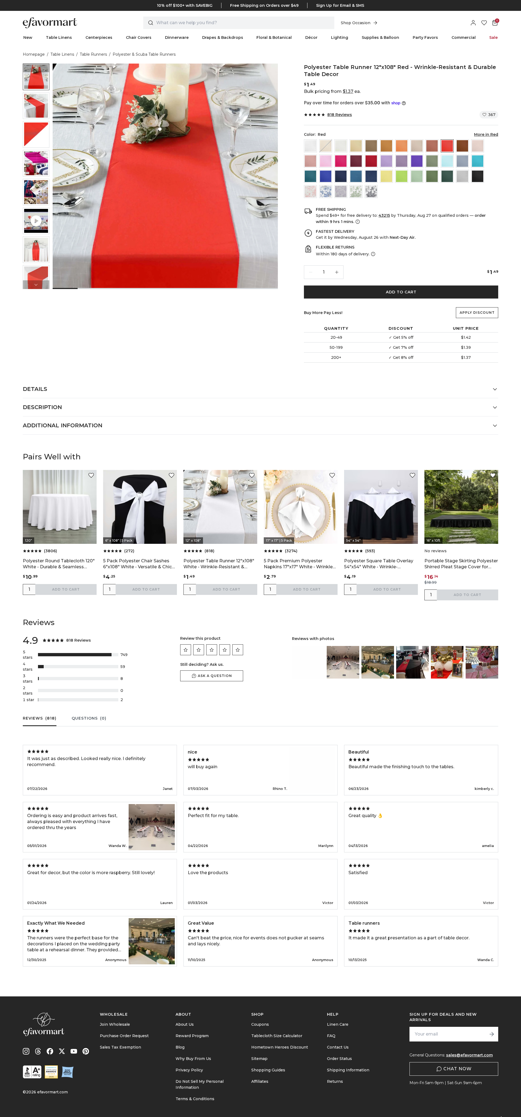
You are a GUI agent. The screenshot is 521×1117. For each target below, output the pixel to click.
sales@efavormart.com (469, 1055)
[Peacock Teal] (310, 176)
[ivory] (340, 145)
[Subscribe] (491, 1034)
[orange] (401, 145)
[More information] (357, 221)
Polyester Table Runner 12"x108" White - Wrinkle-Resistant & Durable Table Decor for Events (218, 564)
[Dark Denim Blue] (371, 176)
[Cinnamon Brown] (462, 145)
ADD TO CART (401, 292)
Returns (335, 1081)
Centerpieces (98, 37)
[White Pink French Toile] (310, 191)
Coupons (260, 1024)
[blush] (477, 145)
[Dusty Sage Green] (432, 161)
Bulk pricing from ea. (332, 91)
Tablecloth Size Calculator (276, 1035)
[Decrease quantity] (310, 272)
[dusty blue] (462, 161)
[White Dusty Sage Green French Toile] (356, 191)
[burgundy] (356, 161)
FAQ (331, 1035)
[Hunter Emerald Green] (447, 176)
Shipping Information (348, 1070)
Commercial (464, 37)
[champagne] (356, 145)
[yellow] (386, 176)
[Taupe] (371, 145)
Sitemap (259, 1058)
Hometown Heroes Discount (279, 1047)
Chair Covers (138, 37)
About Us (185, 1024)
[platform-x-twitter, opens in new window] (62, 1051)
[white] (310, 145)
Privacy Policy (189, 1070)
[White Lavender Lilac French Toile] (340, 191)
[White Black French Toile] (371, 191)
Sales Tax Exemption (120, 1047)
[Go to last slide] (36, 68)
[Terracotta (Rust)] (432, 145)
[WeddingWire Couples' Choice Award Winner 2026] (51, 1071)
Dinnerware (177, 37)
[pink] (325, 161)
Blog (180, 1047)
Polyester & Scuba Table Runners (144, 54)
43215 (384, 215)
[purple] (416, 161)
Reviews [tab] (39, 718)
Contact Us (338, 1047)
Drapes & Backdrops (222, 37)
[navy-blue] (340, 176)
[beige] (325, 145)
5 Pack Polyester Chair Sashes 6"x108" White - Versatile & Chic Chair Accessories (137, 564)
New (27, 37)
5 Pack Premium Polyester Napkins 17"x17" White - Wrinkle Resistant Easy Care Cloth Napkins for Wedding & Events (298, 564)
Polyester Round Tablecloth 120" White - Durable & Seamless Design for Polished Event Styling (59, 564)
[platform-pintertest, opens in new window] (85, 1051)
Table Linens (59, 37)
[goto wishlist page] (484, 23)
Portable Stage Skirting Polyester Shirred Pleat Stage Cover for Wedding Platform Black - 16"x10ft (461, 564)
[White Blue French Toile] (325, 191)
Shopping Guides (268, 1070)
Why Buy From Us (193, 1058)
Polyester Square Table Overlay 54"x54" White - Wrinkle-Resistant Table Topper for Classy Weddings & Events (378, 564)
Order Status (339, 1058)
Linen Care (337, 1024)
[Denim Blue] (356, 176)
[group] (36, 77)
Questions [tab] (89, 718)
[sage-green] (416, 176)
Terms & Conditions (195, 1098)
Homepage (34, 54)
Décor (311, 37)
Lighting (339, 37)
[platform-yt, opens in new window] (74, 1051)
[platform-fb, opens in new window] (50, 1051)
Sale (493, 37)
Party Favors (425, 37)
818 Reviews (339, 114)
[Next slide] (36, 284)
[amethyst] (401, 161)
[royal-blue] (325, 176)
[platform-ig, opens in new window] (26, 1051)
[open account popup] (473, 23)
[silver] (462, 176)
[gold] (386, 145)
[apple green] (401, 176)
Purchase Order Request (124, 1035)
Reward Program (192, 1035)
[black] (477, 176)
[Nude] (416, 145)
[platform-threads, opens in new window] (38, 1051)
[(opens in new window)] (32, 1071)
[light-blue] (447, 161)
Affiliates (259, 1081)
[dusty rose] (310, 161)
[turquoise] (477, 161)
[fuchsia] (340, 161)
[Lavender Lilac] (386, 161)
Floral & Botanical (274, 37)
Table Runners (93, 54)
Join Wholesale (115, 1024)
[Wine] (371, 161)
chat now (457, 1068)
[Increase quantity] (336, 272)
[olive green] (432, 176)
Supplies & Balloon (380, 37)
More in (486, 134)
